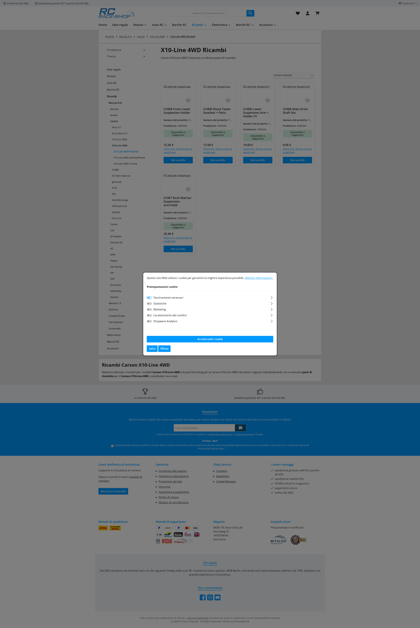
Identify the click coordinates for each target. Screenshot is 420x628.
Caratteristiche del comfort (170, 315)
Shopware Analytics (165, 321)
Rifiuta (164, 349)
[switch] (149, 303)
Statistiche (159, 303)
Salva (152, 349)
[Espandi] (271, 297)
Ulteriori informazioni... (259, 278)
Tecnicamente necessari (168, 298)
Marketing (159, 309)
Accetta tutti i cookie (210, 339)
